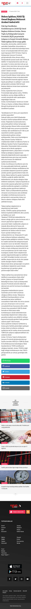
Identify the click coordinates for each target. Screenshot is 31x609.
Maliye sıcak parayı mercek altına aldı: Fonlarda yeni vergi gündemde (15, 426)
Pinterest (7, 377)
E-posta (6, 388)
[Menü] (27, 3)
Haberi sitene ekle (18, 512)
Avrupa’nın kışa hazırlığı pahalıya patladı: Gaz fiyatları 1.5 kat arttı (15, 487)
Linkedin (7, 382)
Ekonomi (4, 11)
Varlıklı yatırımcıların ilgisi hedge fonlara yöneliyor (14, 467)
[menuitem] (17, 3)
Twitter (6, 371)
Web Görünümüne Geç (15, 606)
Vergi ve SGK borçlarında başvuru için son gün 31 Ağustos (14, 447)
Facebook (7, 366)
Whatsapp (7, 361)
